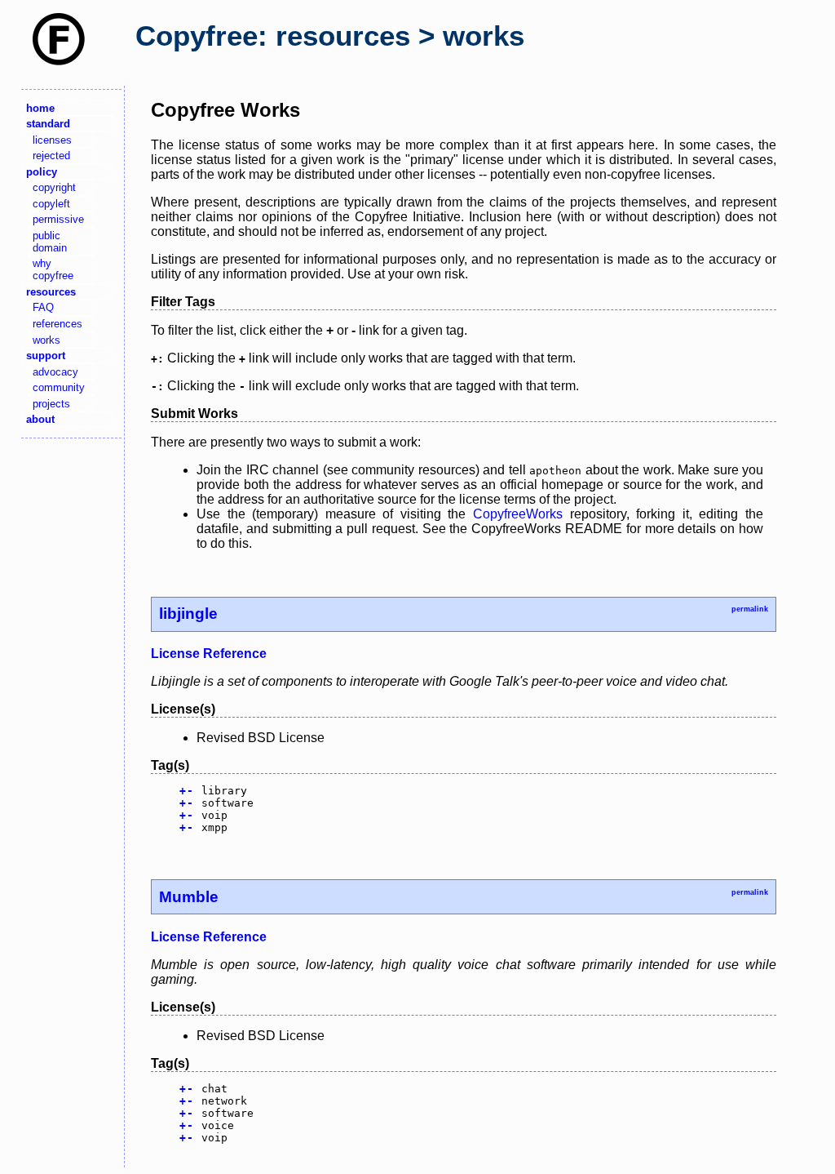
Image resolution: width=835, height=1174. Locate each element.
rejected (51, 155)
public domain (50, 241)
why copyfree (53, 269)
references (57, 324)
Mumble (189, 896)
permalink (749, 609)
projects (51, 404)
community (59, 387)
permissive (58, 219)
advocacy (55, 372)
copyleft (51, 204)
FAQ (43, 307)
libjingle (188, 613)
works (46, 340)
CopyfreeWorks (518, 514)
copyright (54, 187)
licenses (52, 140)
